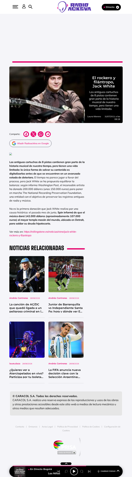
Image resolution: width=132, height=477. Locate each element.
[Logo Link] (75, 6)
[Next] (89, 471)
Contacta (19, 426)
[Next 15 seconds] (82, 471)
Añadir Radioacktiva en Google (33, 143)
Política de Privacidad (67, 426)
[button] (14, 6)
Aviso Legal (47, 426)
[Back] (58, 471)
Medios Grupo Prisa (66, 452)
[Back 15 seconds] (66, 471)
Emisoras (33, 426)
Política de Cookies (91, 426)
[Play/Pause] (74, 471)
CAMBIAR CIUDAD (108, 471)
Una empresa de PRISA (66, 444)
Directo (110, 7)
